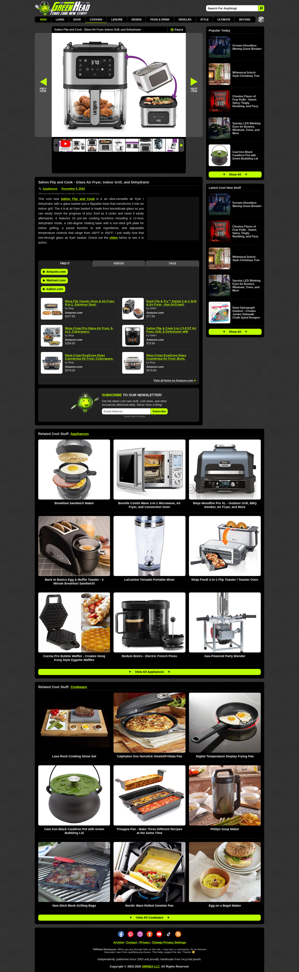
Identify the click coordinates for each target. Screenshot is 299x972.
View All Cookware (149, 917)
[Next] (181, 145)
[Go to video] (65, 145)
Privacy (141, 416)
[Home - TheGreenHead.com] (62, 8)
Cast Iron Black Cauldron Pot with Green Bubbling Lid (245, 155)
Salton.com (53, 288)
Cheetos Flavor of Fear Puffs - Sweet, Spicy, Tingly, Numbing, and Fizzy (245, 101)
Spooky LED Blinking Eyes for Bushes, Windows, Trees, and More (246, 128)
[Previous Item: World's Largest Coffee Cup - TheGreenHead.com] (43, 85)
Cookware (79, 687)
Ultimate (224, 19)
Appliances (50, 188)
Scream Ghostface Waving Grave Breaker (247, 47)
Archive (118, 942)
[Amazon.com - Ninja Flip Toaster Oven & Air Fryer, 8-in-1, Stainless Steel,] (51, 309)
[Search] (261, 8)
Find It (179, 29)
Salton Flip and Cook (78, 199)
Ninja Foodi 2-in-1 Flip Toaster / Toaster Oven (224, 579)
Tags (172, 263)
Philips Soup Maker (224, 829)
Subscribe (159, 411)
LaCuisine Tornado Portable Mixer (149, 579)
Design (137, 19)
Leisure (117, 19)
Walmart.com (54, 280)
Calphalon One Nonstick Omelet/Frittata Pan (149, 756)
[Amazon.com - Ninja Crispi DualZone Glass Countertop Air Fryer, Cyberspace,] (51, 363)
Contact (131, 942)
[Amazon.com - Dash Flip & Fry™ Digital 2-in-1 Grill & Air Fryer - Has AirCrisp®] (133, 309)
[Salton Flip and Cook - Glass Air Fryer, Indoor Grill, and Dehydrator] (78, 145)
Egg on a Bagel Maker (225, 905)
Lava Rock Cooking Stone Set (74, 756)
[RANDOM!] (261, 19)
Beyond (244, 19)
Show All (235, 174)
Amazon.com (54, 271)
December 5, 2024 (73, 188)
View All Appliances (149, 672)
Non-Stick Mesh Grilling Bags (74, 905)
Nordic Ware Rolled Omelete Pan (149, 905)
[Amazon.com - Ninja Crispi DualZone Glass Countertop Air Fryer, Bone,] (133, 363)
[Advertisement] (118, 163)
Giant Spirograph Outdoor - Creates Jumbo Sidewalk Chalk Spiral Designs (246, 312)
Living (60, 19)
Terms (133, 416)
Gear (77, 19)
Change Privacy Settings (169, 942)
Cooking (96, 19)
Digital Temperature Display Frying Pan (225, 756)
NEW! (43, 19)
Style (204, 19)
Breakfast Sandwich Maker (74, 503)
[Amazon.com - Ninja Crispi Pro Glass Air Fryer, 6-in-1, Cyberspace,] (51, 336)
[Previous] (56, 145)
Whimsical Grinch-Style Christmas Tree (246, 74)
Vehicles (184, 19)
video (114, 237)
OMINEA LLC (151, 966)
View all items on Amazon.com (173, 380)
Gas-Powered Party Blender (224, 656)
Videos (119, 263)
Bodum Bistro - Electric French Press (149, 656)
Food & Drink (160, 19)
